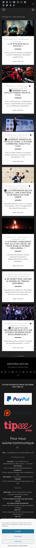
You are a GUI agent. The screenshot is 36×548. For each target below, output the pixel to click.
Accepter (18, 531)
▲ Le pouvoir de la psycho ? (18, 45)
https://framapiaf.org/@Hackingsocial (18, 468)
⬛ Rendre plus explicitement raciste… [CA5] (18, 92)
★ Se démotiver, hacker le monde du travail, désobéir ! (18, 281)
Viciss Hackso (23, 39)
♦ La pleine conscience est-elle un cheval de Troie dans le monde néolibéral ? (18, 244)
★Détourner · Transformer (18, 276)
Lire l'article (18, 61)
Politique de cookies (13, 545)
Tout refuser (18, 536)
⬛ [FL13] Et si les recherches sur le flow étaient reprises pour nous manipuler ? (18, 331)
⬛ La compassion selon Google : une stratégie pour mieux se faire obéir (18, 193)
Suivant (21, 356)
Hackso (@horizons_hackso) (22, 477)
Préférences (18, 541)
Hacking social (18, 364)
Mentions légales (23, 545)
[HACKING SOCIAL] (4, 10)
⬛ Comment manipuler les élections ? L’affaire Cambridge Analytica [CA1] (18, 142)
